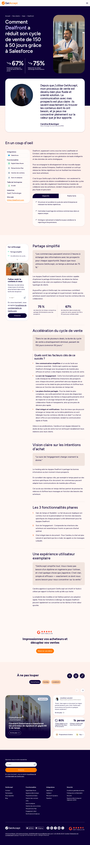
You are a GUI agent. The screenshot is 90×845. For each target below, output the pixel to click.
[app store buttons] (30, 829)
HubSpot (49, 793)
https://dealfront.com (15, 200)
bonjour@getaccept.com (45, 833)
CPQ (27, 801)
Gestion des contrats (32, 798)
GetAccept (9, 787)
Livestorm (56, 682)
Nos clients (16, 16)
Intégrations (50, 787)
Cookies (67, 833)
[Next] (83, 690)
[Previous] (77, 690)
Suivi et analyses (30, 803)
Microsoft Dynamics (52, 795)
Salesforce (49, 790)
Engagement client (31, 811)
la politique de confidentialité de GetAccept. (17, 308)
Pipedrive (49, 798)
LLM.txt (16, 835)
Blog (6, 798)
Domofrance (35, 682)
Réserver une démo (45, 651)
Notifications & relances (33, 814)
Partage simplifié (16, 252)
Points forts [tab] (71, 196)
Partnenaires (8, 793)
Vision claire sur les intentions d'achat (18, 260)
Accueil (7, 16)
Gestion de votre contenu (33, 806)
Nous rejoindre (9, 795)
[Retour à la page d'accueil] (10, 3)
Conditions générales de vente (75, 790)
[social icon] (48, 828)
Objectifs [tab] (45, 196)
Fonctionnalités (31, 787)
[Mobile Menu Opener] (87, 3)
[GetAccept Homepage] (12, 829)
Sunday (46, 682)
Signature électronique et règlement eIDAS (74, 799)
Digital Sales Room (31, 790)
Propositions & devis (31, 795)
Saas (23, 16)
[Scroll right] (83, 734)
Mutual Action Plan (31, 808)
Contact (7, 790)
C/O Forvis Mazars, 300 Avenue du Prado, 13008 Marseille (21, 833)
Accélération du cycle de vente (18, 256)
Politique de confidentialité (74, 793)
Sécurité (70, 787)
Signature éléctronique (32, 793)
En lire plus (13, 733)
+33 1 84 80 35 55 (59, 833)
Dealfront (31, 16)
